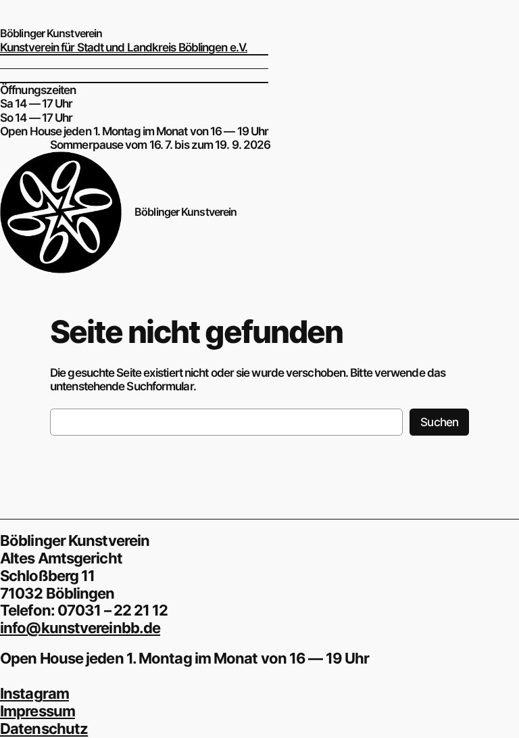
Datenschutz (44, 728)
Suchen (439, 422)
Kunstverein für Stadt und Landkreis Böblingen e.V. (123, 47)
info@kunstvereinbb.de (80, 628)
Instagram (34, 693)
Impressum (37, 711)
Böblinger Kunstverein (51, 33)
